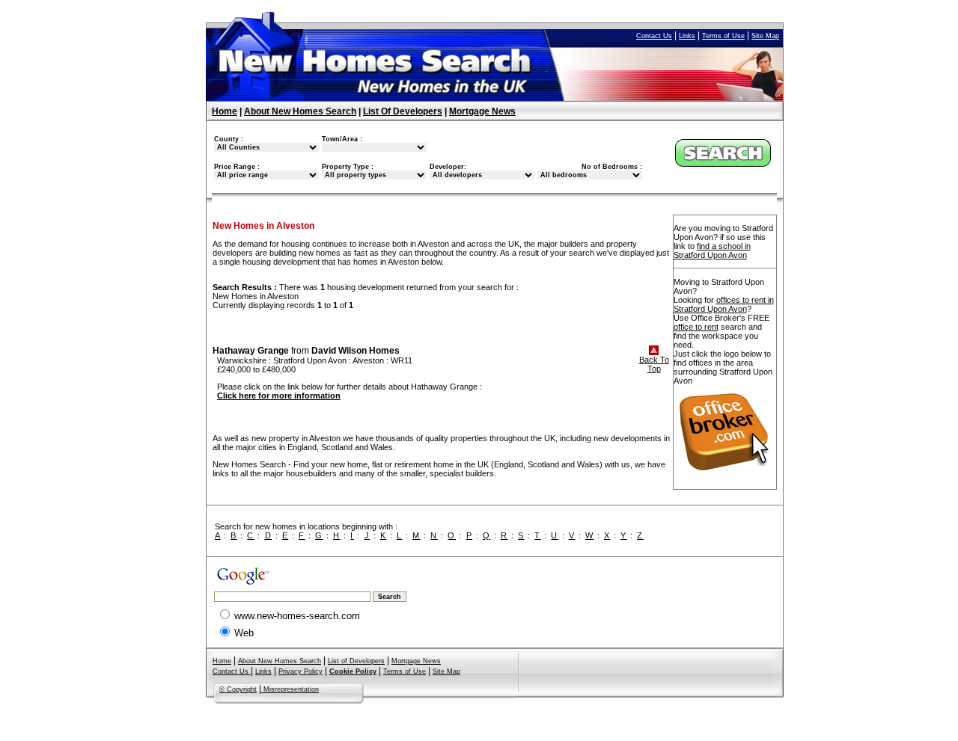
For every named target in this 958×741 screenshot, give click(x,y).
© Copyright (238, 689)
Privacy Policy (300, 671)
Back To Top (654, 364)
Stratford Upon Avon (310, 360)
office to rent (696, 326)
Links (687, 36)
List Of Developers (402, 111)
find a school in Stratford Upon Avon (712, 250)
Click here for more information (279, 395)
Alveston (368, 360)
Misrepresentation (290, 689)
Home (224, 111)
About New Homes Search (300, 111)
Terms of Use (723, 36)
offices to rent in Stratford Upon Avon (724, 304)
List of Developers (356, 661)
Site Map (765, 36)
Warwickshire (241, 360)
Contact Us (654, 36)
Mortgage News (482, 111)
